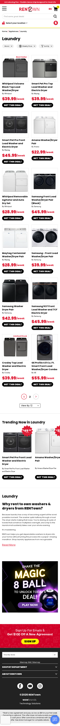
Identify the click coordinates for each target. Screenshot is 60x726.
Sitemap (36, 662)
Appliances (13, 31)
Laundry (23, 31)
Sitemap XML (25, 662)
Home (4, 31)
